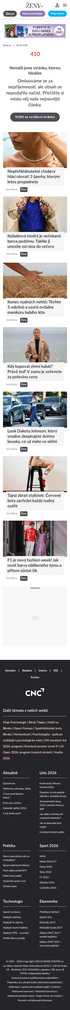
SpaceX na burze (11, 912)
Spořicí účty (46, 917)
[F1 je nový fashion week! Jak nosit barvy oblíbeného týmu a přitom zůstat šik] (35, 539)
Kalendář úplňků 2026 (15, 808)
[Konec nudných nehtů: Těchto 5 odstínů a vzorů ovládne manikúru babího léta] (35, 281)
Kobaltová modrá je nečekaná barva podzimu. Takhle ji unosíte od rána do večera (34, 241)
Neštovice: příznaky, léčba (16, 789)
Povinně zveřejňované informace (35, 1000)
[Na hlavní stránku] (35, 5)
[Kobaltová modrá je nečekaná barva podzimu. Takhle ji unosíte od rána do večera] (35, 215)
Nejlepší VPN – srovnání (16, 933)
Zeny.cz (7, 45)
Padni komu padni (12, 876)
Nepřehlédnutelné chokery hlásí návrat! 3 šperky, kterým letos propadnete (33, 176)
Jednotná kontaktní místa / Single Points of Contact (34, 996)
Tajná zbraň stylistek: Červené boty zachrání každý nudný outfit (34, 500)
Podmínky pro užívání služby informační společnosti (34, 982)
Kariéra (35, 677)
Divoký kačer (10, 886)
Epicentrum (9, 783)
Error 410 (22, 45)
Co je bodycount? (12, 813)
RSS (56, 670)
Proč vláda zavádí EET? (15, 870)
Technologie (13, 901)
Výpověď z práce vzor (14, 881)
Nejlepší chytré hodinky (15, 928)
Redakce (27, 670)
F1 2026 (44, 877)
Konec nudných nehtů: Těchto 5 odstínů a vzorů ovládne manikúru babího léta (34, 307)
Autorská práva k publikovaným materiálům (34, 978)
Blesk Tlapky (37, 722)
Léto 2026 (48, 773)
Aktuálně (10, 773)
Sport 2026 (49, 846)
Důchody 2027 (48, 922)
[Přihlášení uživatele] (57, 5)
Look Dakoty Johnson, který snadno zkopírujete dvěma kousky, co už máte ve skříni (32, 436)
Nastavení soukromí (22, 991)
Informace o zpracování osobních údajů (29, 987)
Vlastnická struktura (46, 991)
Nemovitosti (22, 734)
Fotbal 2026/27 (48, 861)
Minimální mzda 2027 (51, 928)
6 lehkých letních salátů (52, 832)
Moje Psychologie (15, 722)
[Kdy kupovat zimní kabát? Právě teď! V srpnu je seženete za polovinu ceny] (35, 345)
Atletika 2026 (47, 882)
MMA (43, 856)
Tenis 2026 (46, 872)
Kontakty (10, 670)
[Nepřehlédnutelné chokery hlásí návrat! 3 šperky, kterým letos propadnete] (35, 150)
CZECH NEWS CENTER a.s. (49, 961)
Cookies (55, 987)
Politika (9, 846)
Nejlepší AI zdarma (13, 922)
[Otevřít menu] (65, 5)
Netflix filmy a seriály (14, 938)
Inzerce (43, 670)
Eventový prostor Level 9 (40, 746)
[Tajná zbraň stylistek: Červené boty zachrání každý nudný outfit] (35, 474)
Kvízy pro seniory (12, 803)
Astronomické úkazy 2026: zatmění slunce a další (52, 805)
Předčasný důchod (49, 912)
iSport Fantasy (23, 728)
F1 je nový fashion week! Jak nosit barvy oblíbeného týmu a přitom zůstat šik (34, 565)
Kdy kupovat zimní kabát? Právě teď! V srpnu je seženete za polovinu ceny (34, 371)
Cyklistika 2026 (48, 888)
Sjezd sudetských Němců (16, 865)
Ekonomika (48, 901)
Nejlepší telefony (12, 917)
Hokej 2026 (46, 867)
